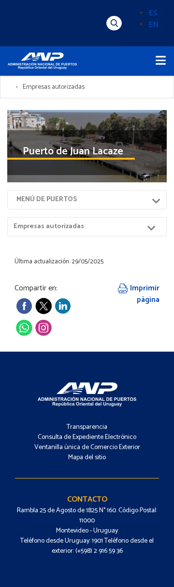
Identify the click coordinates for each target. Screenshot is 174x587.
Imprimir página (144, 294)
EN (154, 24)
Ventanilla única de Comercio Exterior (87, 447)
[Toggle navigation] (160, 61)
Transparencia (87, 427)
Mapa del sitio (87, 457)
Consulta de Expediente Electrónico (87, 437)
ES (153, 13)
